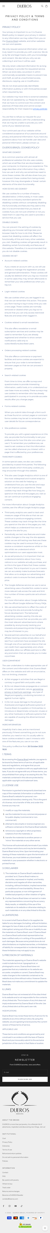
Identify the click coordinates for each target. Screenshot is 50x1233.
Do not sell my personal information (15, 1157)
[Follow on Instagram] (9, 1206)
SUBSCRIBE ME (25, 1079)
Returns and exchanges (11, 1191)
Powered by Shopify (35, 1213)
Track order (6, 1188)
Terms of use (7, 1150)
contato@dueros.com (10, 1199)
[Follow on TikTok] (21, 1206)
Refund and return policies (11, 1153)
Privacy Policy (7, 1142)
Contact (5, 1172)
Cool (4, 1138)
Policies (5, 1161)
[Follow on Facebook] (3, 1206)
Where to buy (7, 1184)
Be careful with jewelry (10, 1180)
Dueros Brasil (12, 41)
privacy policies (40, 109)
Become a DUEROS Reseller (12, 1195)
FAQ (3, 1176)
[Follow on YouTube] (15, 1206)
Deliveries (6, 1146)
